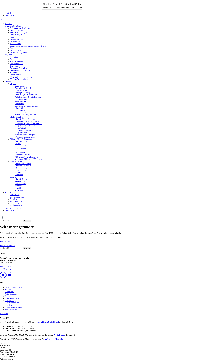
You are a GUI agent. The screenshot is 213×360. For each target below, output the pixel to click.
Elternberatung (20, 148)
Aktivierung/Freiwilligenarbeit (26, 157)
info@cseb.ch (5, 269)
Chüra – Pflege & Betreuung (21, 139)
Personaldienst (20, 184)
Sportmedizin (20, 110)
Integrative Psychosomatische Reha (28, 124)
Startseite (8, 24)
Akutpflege (19, 104)
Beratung (13, 59)
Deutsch (8, 13)
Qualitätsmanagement (18, 52)
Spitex (17, 150)
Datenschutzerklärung (13, 298)
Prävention (14, 57)
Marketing (19, 190)
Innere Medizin (21, 90)
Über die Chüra (21, 141)
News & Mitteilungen (18, 32)
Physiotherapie (20, 112)
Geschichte (19, 175)
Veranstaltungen (16, 35)
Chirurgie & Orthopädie (24, 92)
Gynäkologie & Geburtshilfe (26, 95)
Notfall (2, 19)
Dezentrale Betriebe (22, 155)
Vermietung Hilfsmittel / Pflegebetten (29, 159)
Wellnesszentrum (21, 172)
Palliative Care (20, 101)
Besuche (18, 144)
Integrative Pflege (21, 132)
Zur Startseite (5, 241)
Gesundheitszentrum (13, 26)
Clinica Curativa (16, 117)
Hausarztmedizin (16, 64)
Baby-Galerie (15, 204)
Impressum (9, 296)
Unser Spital (19, 86)
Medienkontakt (16, 206)
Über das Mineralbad (23, 164)
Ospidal (13, 84)
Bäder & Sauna (21, 168)
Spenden (13, 199)
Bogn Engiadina (16, 161)
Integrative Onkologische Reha (27, 121)
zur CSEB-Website (7, 246)
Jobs (11, 48)
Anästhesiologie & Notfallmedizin (28, 97)
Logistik (18, 188)
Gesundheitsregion (17, 30)
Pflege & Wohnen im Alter (20, 79)
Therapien (14, 66)
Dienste (13, 177)
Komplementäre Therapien (25, 135)
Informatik (19, 186)
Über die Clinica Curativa (25, 119)
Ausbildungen (15, 50)
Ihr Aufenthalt (20, 128)
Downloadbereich (17, 197)
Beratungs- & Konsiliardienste (26, 106)
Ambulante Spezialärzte (19, 68)
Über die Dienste (21, 179)
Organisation (15, 41)
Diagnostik (19, 108)
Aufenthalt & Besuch (23, 88)
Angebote (9, 55)
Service (8, 192)
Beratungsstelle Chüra (23, 146)
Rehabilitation (15, 75)
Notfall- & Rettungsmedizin (20, 70)
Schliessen (4, 314)
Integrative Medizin (22, 99)
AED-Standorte (16, 201)
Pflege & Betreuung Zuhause (21, 77)
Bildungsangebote (17, 39)
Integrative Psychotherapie (25, 130)
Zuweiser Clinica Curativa (15, 208)
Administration (20, 181)
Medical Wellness (17, 61)
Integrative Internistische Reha (26, 126)
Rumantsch (9, 15)
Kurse (12, 37)
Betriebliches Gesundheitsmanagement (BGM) (28, 46)
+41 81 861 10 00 (7, 267)
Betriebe (8, 81)
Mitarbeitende (15, 44)
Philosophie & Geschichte (20, 28)
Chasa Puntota (20, 152)
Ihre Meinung (15, 195)
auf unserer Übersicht (54, 339)
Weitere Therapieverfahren (25, 137)
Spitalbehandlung (16, 72)
